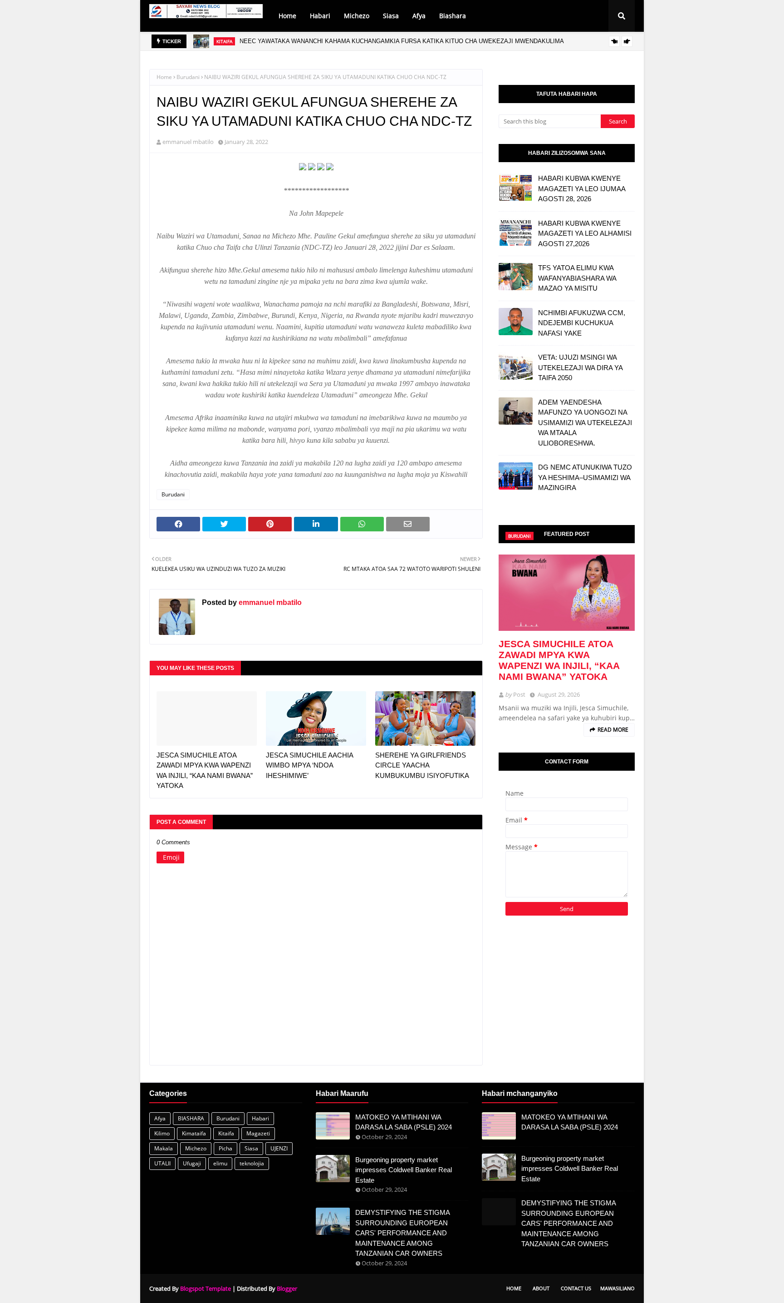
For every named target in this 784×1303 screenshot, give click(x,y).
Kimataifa (194, 1133)
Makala (163, 1148)
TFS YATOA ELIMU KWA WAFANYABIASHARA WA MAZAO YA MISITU (577, 278)
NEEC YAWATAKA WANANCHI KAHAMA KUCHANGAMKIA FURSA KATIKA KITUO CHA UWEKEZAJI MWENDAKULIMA (402, 41)
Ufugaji (192, 1163)
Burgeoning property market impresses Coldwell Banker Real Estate (403, 1170)
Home (164, 77)
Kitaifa (226, 1133)
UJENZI (279, 1148)
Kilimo (162, 1133)
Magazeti (258, 1133)
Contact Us (576, 1288)
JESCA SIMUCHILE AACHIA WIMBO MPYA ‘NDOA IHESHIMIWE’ (309, 765)
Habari (260, 1118)
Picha (225, 1148)
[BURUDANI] (567, 593)
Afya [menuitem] (419, 15)
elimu (220, 1163)
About (541, 1288)
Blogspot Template (205, 1288)
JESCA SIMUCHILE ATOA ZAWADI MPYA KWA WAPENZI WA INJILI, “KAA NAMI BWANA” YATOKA (205, 770)
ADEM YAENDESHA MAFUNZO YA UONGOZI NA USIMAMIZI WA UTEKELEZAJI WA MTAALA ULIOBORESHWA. (585, 422)
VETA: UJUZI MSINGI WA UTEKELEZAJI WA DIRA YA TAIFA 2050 (580, 367)
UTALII (162, 1163)
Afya (160, 1118)
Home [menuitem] (287, 15)
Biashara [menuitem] (452, 15)
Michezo (195, 1148)
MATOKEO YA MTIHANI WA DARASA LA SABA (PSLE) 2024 (403, 1122)
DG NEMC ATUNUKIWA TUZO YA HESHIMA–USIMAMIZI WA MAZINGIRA (585, 477)
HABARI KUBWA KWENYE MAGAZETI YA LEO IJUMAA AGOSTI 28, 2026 (581, 188)
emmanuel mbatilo (188, 142)
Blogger (287, 1288)
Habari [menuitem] (320, 15)
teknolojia (252, 1163)
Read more (613, 729)
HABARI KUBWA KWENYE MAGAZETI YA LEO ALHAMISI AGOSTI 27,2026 (585, 233)
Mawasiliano (617, 1288)
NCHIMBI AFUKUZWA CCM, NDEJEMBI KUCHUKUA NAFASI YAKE (581, 323)
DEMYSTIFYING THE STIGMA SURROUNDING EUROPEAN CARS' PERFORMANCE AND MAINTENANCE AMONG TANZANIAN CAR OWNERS (402, 1233)
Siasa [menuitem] (391, 15)
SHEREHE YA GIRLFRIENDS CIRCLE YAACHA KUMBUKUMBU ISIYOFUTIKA (422, 765)
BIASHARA (191, 1118)
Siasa (251, 1148)
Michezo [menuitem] (356, 15)
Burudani (188, 77)
